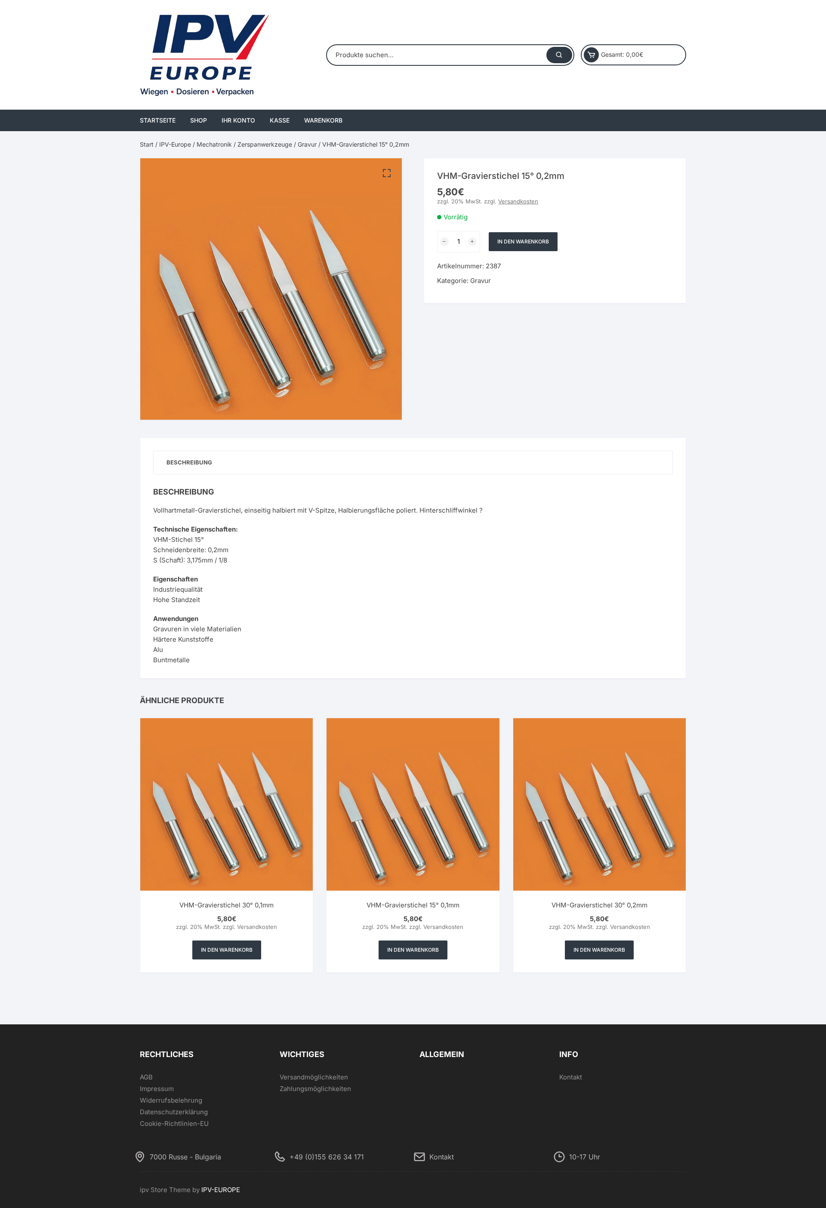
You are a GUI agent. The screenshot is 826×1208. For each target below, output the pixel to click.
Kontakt (570, 1077)
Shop (198, 120)
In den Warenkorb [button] (227, 950)
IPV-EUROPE (220, 1190)
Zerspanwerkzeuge (264, 144)
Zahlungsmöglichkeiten (315, 1089)
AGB (146, 1077)
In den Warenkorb (523, 241)
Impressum (157, 1089)
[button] (386, 173)
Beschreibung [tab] (189, 462)
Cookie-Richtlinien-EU (174, 1123)
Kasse (280, 120)
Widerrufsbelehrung (171, 1100)
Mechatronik (214, 144)
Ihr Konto (238, 120)
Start (147, 144)
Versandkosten (518, 201)
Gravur (307, 144)
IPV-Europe (175, 144)
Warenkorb (323, 120)
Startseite (158, 120)
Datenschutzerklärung (174, 1112)
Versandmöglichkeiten (314, 1077)
